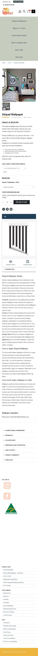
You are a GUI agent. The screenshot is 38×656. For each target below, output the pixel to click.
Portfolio (6, 599)
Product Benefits (8, 570)
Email (11, 209)
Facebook (3, 209)
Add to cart (22, 202)
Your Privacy (7, 632)
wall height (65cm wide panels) (13, 164)
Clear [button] (5, 172)
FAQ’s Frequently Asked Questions (13, 582)
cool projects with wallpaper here (23, 337)
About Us (6, 596)
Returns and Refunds (9, 629)
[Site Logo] (7, 11)
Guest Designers (8, 605)
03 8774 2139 (9, 5)
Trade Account (7, 615)
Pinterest (7, 209)
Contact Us (6, 2)
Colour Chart (7, 576)
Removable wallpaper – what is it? (13, 573)
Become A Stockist (8, 612)
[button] (24, 11)
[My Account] (19, 11)
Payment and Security (9, 626)
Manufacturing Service (9, 609)
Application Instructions (10, 579)
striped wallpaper (10, 126)
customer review (16, 117)
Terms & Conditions (9, 638)
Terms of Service (8, 635)
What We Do (7, 593)
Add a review (27, 117)
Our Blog (6, 602)
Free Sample (18, 2)
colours (4, 131)
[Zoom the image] (7, 482)
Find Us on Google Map (10, 641)
